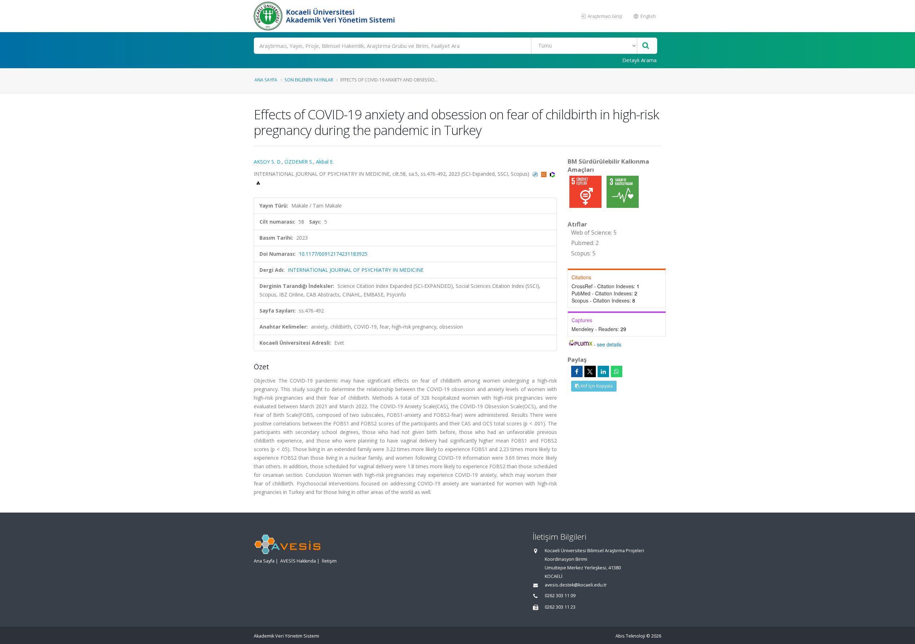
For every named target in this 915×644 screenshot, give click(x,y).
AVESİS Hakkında (298, 561)
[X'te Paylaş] (590, 371)
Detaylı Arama (639, 60)
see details (609, 344)
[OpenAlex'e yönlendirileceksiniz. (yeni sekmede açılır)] (258, 182)
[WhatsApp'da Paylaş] (616, 371)
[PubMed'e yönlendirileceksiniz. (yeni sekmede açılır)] (536, 173)
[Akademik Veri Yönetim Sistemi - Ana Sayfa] (269, 16)
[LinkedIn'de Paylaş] (603, 371)
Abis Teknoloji (630, 636)
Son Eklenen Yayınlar (309, 80)
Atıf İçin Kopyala (596, 386)
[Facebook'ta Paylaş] (577, 371)
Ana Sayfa (265, 80)
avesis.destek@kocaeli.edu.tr (576, 585)
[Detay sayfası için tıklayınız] (586, 191)
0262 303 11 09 (560, 596)
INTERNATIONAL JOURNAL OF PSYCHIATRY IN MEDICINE (356, 269)
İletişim (329, 561)
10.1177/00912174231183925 (333, 253)
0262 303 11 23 (560, 607)
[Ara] (646, 46)
